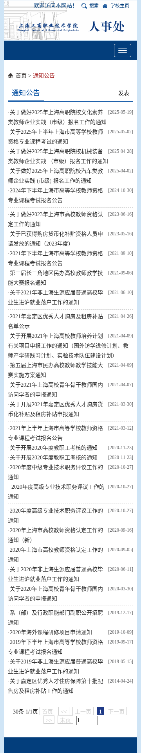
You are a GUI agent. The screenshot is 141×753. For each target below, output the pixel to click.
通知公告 (44, 76)
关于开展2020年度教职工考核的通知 (54, 448)
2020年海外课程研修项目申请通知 (51, 632)
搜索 (94, 6)
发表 (123, 93)
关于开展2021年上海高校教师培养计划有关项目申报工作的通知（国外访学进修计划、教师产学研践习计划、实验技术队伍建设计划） (68, 346)
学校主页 (119, 6)
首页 (21, 76)
